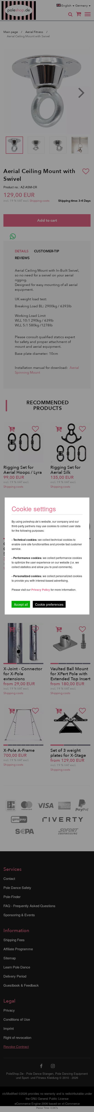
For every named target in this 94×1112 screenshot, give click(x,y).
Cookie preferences (49, 604)
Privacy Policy (40, 590)
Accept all (21, 604)
